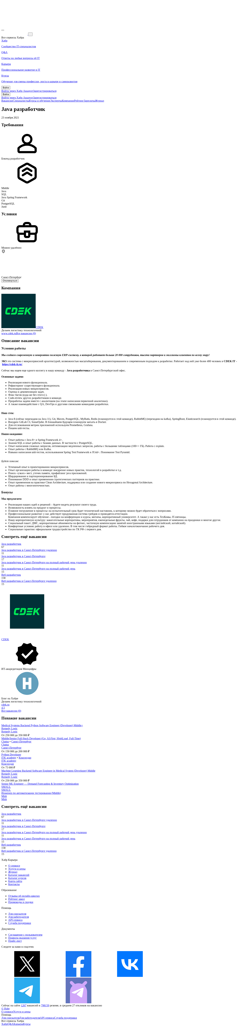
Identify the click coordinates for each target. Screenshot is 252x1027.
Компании (68, 100)
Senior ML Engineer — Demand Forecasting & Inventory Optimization (40, 783)
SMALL (6, 786)
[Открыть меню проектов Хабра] (2, 30)
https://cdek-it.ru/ (12, 364)
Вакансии (7, 100)
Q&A (10, 1024)
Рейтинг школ (16, 899)
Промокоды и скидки (20, 902)
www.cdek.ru (8, 333)
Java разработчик (11, 543)
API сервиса (15, 919)
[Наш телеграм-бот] (78, 1002)
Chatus (5, 741)
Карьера (18, 1024)
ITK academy (8, 757)
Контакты (14, 884)
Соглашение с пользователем (25, 934)
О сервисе (14, 865)
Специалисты (21, 100)
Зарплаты (89, 100)
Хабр (4, 1024)
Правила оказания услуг (22, 937)
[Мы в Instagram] (181, 975)
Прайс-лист (15, 940)
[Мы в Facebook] (78, 975)
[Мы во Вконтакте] (130, 975)
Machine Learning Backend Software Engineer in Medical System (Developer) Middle (48, 770)
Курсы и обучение (39, 100)
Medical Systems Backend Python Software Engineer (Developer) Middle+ (42, 725)
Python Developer (11, 754)
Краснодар (25, 757)
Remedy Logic (9, 728)
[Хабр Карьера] (14, 34)
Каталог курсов (17, 878)
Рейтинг (79, 100)
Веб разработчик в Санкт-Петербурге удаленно (29, 581)
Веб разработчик (11, 574)
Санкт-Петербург (21, 741)
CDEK (39, 327)
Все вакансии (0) (26, 333)
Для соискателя (17, 913)
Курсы (27, 1024)
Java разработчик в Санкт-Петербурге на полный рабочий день (38, 568)
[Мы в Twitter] (27, 975)
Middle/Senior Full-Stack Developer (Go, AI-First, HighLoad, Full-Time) (41, 738)
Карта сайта (15, 881)
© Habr (5, 1008)
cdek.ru (5, 704)
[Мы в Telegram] (27, 1002)
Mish (4, 796)
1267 (23, 1005)
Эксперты (56, 100)
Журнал (99, 100)
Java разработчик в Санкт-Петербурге (23, 556)
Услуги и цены (17, 868)
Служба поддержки (19, 923)
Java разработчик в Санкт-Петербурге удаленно (29, 550)
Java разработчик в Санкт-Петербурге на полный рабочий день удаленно (44, 562)
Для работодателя (18, 916)
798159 (45, 1005)
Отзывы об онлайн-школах (24, 895)
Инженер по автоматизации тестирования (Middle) (31, 793)
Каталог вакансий (18, 874)
